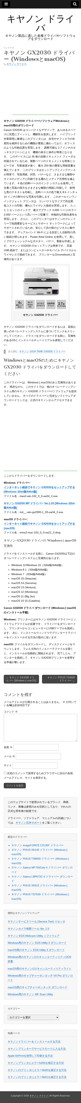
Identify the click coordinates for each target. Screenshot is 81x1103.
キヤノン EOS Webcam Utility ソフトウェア (34, 935)
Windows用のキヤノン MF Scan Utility (30, 994)
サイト (8, 765)
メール (9, 756)
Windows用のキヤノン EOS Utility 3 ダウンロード (37, 942)
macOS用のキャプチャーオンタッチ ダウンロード (37, 987)
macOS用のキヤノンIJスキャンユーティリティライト (39, 968)
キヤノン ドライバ (40, 23)
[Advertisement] (40, 91)
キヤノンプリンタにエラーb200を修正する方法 (36, 1062)
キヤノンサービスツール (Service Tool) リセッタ (36, 921)
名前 (8, 747)
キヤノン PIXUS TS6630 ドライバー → (61, 679)
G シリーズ (9, 47)
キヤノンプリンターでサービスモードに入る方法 (37, 1048)
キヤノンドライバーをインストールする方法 (34, 1041)
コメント (11, 711)
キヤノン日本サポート (29, 822)
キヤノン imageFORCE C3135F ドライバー (37, 845)
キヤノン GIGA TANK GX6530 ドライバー (42, 351)
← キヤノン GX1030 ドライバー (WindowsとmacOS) (21, 679)
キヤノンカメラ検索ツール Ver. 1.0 (28, 928)
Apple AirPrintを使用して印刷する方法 (30, 1055)
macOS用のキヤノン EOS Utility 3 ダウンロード (36, 949)
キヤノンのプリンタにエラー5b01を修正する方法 (37, 1076)
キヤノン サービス (17, 64)
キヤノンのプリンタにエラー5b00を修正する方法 (37, 1070)
